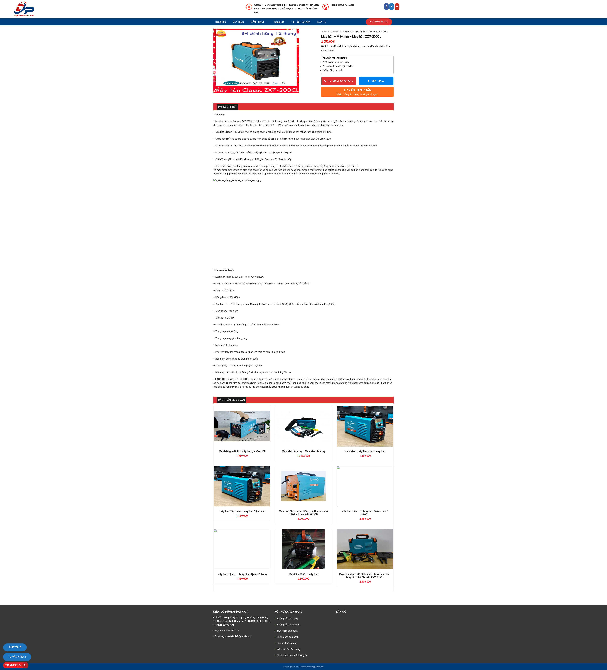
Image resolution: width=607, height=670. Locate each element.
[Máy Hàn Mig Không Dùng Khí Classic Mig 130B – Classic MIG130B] (303, 486)
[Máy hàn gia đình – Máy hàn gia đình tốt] (242, 426)
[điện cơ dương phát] (37, 9)
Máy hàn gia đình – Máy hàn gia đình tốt (242, 451)
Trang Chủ (220, 21)
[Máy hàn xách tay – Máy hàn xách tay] (303, 426)
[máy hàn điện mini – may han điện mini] (242, 486)
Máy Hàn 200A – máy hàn (303, 574)
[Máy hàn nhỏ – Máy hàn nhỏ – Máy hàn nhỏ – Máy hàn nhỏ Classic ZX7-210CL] (365, 549)
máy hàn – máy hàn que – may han (365, 451)
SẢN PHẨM (257, 21)
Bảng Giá (279, 21)
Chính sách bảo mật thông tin (292, 655)
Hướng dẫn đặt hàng (287, 618)
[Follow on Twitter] (391, 6)
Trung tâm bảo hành (287, 630)
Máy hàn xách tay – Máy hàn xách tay (303, 451)
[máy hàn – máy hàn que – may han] (365, 426)
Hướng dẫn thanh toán (288, 624)
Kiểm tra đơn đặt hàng (288, 649)
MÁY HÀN (338, 32)
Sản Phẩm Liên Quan (231, 400)
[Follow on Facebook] (386, 6)
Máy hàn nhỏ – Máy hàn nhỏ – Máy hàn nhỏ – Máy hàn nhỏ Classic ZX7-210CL (365, 576)
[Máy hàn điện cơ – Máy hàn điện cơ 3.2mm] (242, 549)
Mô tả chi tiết (227, 106)
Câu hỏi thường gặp (287, 643)
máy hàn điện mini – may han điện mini (242, 511)
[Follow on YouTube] (397, 6)
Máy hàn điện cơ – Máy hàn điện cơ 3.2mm (242, 574)
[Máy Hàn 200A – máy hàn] (303, 549)
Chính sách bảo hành (288, 637)
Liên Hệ (321, 21)
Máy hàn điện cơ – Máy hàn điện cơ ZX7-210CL (365, 513)
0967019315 (13, 665)
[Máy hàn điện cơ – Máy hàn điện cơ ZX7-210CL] (365, 486)
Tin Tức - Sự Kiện (300, 21)
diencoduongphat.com (312, 666)
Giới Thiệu (238, 21)
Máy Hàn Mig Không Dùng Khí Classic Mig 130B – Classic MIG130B (303, 513)
